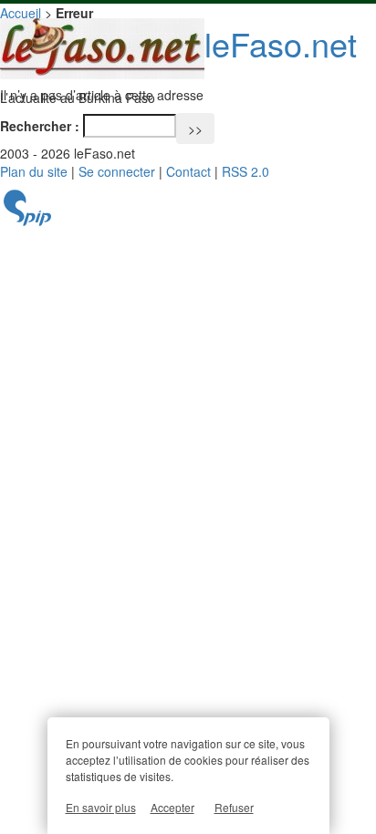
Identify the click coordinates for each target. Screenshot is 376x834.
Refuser (234, 807)
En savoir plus (101, 807)
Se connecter (116, 171)
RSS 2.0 (245, 171)
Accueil (20, 13)
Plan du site (34, 171)
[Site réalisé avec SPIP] (27, 221)
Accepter (172, 807)
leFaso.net (280, 43)
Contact (188, 171)
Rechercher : (39, 126)
